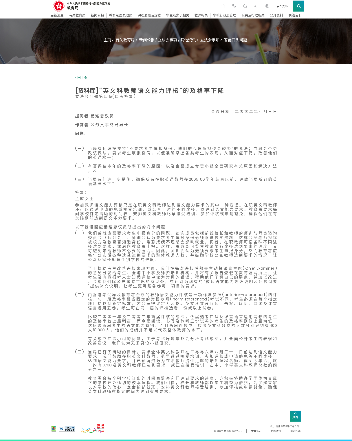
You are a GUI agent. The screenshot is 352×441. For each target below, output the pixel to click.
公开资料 (276, 15)
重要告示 (256, 431)
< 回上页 (81, 78)
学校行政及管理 (224, 15)
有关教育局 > (126, 40)
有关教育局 (77, 15)
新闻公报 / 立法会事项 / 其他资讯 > (168, 40)
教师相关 (201, 15)
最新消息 (57, 15)
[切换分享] (256, 6)
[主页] (223, 6)
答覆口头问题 (235, 40)
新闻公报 (97, 15)
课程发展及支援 (149, 15)
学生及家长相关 (177, 15)
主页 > (108, 40)
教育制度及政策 (120, 15)
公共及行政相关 (253, 15)
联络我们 (295, 15)
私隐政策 (276, 431)
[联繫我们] (234, 6)
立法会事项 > (211, 40)
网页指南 (295, 431)
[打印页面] (245, 6)
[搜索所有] (298, 6)
